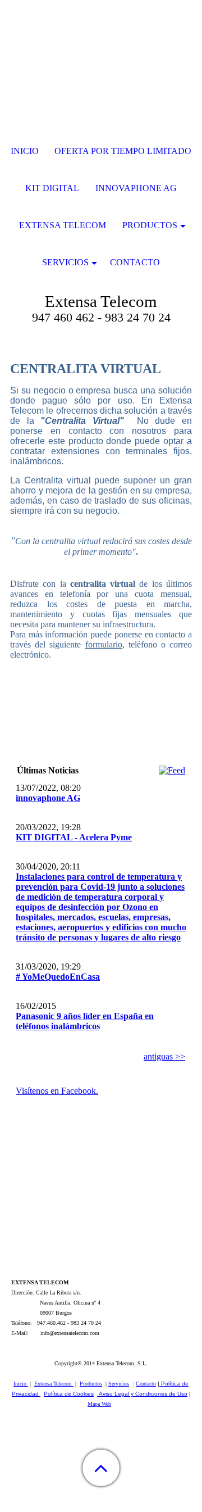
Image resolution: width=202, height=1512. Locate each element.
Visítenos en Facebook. (57, 1090)
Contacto (146, 1383)
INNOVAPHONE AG (136, 188)
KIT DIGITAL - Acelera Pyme (74, 837)
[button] (101, 1468)
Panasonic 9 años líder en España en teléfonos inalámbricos (85, 1021)
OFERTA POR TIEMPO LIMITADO (122, 151)
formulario (103, 644)
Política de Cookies (69, 1394)
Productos (91, 1383)
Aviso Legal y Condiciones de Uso (143, 1394)
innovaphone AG (48, 798)
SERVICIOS (65, 262)
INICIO (25, 151)
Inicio (20, 1383)
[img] (101, 70)
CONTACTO (135, 262)
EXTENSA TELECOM (62, 225)
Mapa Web (99, 1404)
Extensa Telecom (54, 1383)
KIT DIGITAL (52, 188)
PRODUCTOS (149, 225)
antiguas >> (164, 1056)
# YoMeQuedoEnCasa (58, 976)
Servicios (118, 1383)
